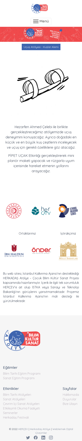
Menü (44, 21)
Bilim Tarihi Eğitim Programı (21, 373)
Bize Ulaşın (70, 404)
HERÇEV (23, 429)
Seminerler (10, 413)
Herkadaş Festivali (16, 417)
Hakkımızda (71, 395)
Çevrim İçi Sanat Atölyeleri (21, 404)
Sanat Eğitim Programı (19, 378)
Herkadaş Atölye (40, 429)
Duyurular (69, 399)
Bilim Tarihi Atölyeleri (17, 395)
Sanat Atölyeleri (14, 399)
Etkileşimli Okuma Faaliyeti (21, 408)
